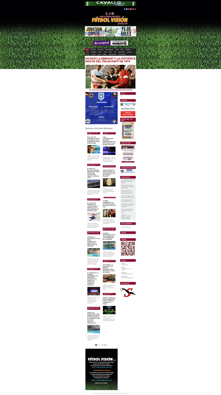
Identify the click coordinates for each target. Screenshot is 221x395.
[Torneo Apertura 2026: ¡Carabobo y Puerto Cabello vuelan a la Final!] (109, 313)
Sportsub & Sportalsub (123, 393)
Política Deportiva (121, 52)
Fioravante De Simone (91, 132)
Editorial (116, 49)
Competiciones (93, 52)
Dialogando (128, 49)
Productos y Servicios (109, 49)
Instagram (131, 9)
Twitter (127, 9)
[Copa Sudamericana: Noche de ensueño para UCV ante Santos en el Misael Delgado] (109, 154)
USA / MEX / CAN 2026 (91, 165)
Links (115, 52)
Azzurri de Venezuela (106, 228)
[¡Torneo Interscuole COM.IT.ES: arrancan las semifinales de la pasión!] (109, 249)
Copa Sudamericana (106, 132)
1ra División (105, 165)
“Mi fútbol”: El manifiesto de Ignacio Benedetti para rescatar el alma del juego (109, 268)
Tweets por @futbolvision (126, 227)
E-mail (133, 9)
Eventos (100, 52)
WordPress (114, 393)
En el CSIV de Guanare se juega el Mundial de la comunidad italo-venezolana (93, 140)
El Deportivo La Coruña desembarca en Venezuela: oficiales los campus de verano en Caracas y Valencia (93, 279)
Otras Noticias (105, 261)
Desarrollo (105, 54)
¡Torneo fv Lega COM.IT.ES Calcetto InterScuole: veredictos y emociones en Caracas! (93, 241)
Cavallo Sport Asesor (112, 54)
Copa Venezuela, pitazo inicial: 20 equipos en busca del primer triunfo (109, 173)
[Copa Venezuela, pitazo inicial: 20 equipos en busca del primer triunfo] (109, 186)
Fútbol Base (94, 232)
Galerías (110, 52)
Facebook (124, 9)
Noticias (87, 52)
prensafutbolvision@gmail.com (127, 273)
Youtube (129, 9)
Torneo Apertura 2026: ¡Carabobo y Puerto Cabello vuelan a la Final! (109, 301)
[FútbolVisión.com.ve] (110, 24)
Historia (99, 54)
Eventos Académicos (122, 54)
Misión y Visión (100, 49)
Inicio (87, 49)
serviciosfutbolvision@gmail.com (127, 277)
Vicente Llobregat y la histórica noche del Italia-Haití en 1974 (109, 204)
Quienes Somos (92, 49)
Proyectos (88, 54)
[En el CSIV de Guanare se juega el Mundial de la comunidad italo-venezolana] (93, 153)
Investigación (129, 52)
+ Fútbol (105, 52)
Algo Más (105, 260)
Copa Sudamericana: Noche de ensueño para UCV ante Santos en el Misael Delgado (109, 140)
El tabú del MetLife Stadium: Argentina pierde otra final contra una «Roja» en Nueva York (93, 173)
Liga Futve (108, 294)
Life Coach (93, 54)
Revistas (122, 49)
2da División (110, 165)
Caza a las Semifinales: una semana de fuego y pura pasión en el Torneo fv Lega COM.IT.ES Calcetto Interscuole (93, 318)
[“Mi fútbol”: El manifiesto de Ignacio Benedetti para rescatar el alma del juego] (109, 282)
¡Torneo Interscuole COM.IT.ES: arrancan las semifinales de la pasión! (109, 61)
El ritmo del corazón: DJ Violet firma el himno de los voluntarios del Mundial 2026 (93, 206)
